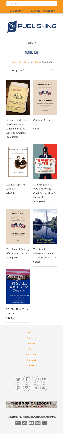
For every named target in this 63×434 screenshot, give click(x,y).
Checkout (49, 11)
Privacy (31, 343)
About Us (31, 338)
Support (31, 360)
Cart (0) (35, 11)
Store (31, 349)
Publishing (31, 354)
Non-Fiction (31, 52)
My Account (17, 11)
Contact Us (31, 365)
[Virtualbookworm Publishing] (31, 27)
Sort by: (14, 70)
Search (31, 332)
